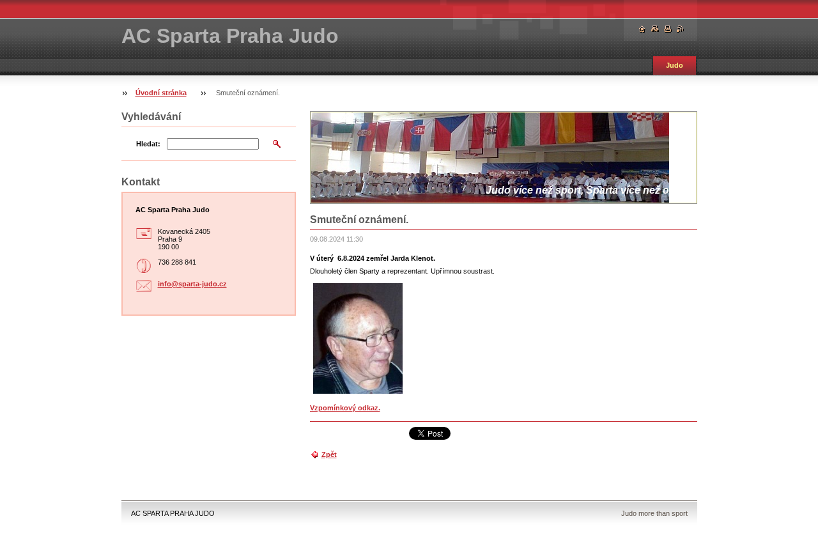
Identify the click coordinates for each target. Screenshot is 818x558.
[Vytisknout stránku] (668, 29)
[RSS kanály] (680, 29)
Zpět (329, 454)
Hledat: (148, 144)
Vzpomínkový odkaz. (345, 408)
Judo (674, 65)
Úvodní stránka (161, 93)
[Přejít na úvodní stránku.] (642, 29)
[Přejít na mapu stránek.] (655, 29)
